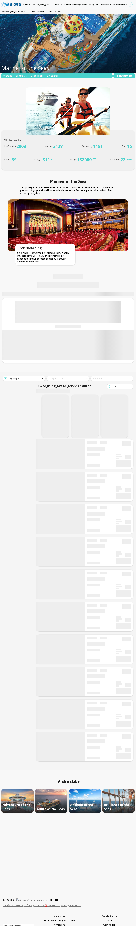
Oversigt (7, 75)
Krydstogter (43, 4)
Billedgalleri (37, 75)
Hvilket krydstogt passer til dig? (79, 4)
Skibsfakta (21, 75)
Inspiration (105, 4)
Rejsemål (27, 4)
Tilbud (56, 4)
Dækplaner (52, 75)
